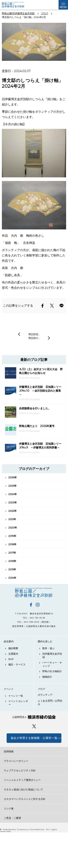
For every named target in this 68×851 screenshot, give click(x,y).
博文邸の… (34, 337)
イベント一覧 (15, 695)
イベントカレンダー (18, 703)
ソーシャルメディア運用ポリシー (22, 780)
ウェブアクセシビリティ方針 (20, 770)
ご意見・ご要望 (12, 818)
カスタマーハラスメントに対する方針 (25, 799)
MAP (11, 659)
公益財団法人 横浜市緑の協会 (34, 717)
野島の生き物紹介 (52, 671)
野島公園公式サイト (16, 5)
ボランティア (45, 694)
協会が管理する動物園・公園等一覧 (34, 738)
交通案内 (13, 653)
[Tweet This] (52, 305)
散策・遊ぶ (48, 648)
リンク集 (9, 808)
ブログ (41, 689)
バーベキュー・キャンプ (52, 664)
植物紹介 (47, 676)
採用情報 (9, 751)
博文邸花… (34, 334)
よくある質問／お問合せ (50, 702)
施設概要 (13, 648)
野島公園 (34, 592)
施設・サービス (17, 664)
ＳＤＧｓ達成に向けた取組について (23, 789)
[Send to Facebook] (42, 305)
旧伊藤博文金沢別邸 (52, 655)
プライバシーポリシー (16, 761)
